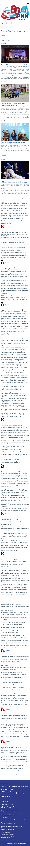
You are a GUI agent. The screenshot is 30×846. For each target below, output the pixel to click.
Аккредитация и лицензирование (9, 828)
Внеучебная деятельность (22, 775)
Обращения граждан (6, 832)
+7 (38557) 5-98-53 (16, 793)
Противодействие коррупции (8, 836)
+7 (10, 788)
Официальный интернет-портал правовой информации (14, 819)
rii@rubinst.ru (7, 791)
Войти (11, 23)
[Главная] (15, 10)
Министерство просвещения (8, 815)
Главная (3, 35)
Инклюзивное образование (7, 829)
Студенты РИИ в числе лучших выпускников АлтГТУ (14, 65)
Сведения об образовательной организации (11, 826)
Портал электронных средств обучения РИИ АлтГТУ (13, 806)
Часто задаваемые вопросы (7, 834)
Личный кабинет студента (7, 804)
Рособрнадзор (4, 817)
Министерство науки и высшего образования (12, 814)
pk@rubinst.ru (25, 793)
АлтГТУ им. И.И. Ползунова (7, 807)
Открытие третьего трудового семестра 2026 (13, 142)
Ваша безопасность (5, 837)
